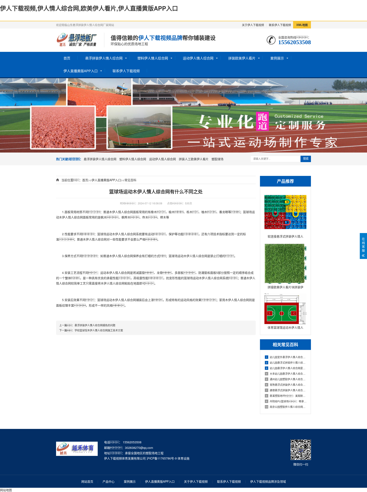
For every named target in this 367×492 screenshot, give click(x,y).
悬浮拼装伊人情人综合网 (104, 58)
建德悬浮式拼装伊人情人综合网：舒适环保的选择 (286, 390)
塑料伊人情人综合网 (152, 58)
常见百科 (130, 180)
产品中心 (108, 481)
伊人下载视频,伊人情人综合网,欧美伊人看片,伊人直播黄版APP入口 (89, 8)
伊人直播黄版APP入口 (81, 70)
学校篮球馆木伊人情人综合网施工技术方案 (99, 330)
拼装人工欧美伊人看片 (194, 159)
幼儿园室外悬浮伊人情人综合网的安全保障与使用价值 (286, 357)
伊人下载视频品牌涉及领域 (268, 481)
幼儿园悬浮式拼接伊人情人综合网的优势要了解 (286, 362)
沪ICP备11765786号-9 (162, 458)
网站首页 (87, 481)
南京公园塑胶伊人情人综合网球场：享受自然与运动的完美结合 (285, 407)
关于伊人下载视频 (253, 25)
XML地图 (302, 25)
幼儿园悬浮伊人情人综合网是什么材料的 (286, 368)
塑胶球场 (217, 159)
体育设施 (183, 458)
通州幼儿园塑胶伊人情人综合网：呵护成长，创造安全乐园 (286, 379)
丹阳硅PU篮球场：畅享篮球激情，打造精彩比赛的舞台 (286, 401)
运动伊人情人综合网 (198, 58)
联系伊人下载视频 (280, 25)
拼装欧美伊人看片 (241, 58)
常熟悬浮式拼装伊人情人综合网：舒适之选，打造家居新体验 (286, 384)
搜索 (306, 158)
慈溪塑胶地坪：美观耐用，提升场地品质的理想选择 (286, 395)
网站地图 (6, 490)
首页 (67, 58)
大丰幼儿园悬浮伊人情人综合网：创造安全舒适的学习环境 (286, 373)
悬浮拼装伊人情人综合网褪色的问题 (95, 325)
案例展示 (277, 58)
